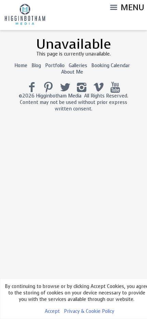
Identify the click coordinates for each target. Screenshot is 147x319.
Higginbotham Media (58, 96)
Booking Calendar (110, 65)
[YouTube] (115, 87)
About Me (72, 72)
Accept (52, 311)
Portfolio (55, 65)
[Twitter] (65, 87)
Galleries (78, 65)
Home (20, 65)
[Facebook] (32, 87)
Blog (36, 65)
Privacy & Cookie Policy (89, 311)
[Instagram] (82, 87)
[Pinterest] (48, 87)
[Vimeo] (98, 87)
